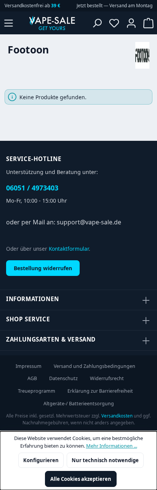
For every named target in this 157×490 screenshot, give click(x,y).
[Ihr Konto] (131, 23)
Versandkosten (117, 416)
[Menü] (9, 23)
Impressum (29, 366)
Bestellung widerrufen (43, 268)
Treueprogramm (36, 391)
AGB (32, 378)
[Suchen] (97, 23)
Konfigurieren (41, 460)
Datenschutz (63, 378)
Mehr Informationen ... (111, 445)
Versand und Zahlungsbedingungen (94, 366)
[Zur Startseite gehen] (51, 23)
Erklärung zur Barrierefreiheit (100, 391)
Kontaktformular (69, 248)
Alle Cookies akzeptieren (80, 478)
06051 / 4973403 (32, 187)
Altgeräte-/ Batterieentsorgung (78, 403)
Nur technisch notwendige (105, 460)
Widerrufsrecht (107, 378)
